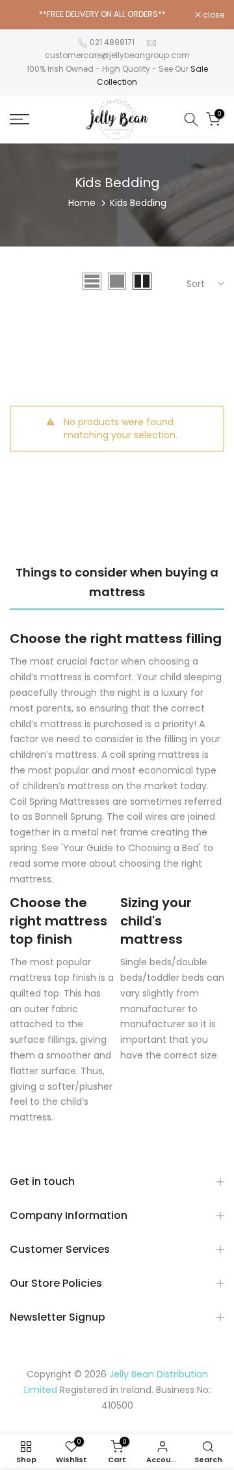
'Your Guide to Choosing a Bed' (131, 847)
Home (82, 202)
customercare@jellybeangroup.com (117, 55)
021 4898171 (112, 42)
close (212, 15)
